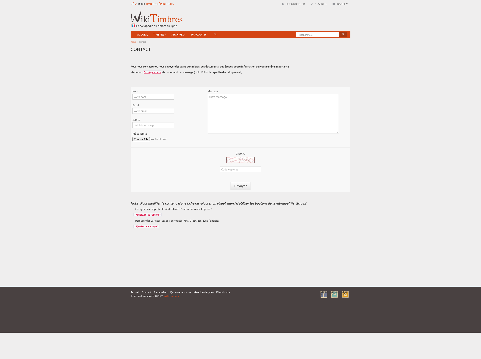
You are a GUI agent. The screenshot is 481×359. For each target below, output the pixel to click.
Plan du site (223, 292)
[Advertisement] (282, 19)
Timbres (158, 34)
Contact (146, 292)
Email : (136, 105)
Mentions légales (204, 292)
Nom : (135, 91)
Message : (213, 91)
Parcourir (198, 34)
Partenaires (161, 292)
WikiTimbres (171, 296)
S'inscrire (320, 3)
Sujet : (136, 119)
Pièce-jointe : (140, 133)
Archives (178, 34)
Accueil (142, 34)
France (341, 3)
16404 (141, 3)
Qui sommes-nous (180, 292)
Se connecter (295, 3)
